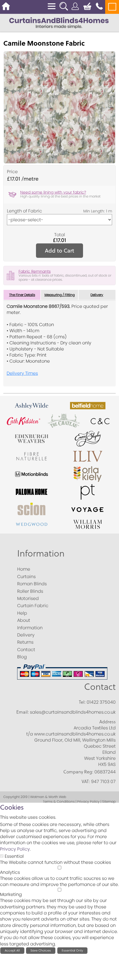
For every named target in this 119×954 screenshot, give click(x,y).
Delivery (96, 294)
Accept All (12, 950)
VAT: (86, 781)
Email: (22, 712)
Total (59, 235)
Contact (100, 686)
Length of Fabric (24, 211)
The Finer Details (22, 294)
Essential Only (72, 950)
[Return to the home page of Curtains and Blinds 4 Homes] (59, 22)
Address (107, 722)
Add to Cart (59, 250)
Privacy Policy (15, 849)
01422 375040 (101, 702)
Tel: (82, 702)
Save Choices (40, 950)
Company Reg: (78, 772)
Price (12, 172)
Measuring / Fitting (60, 294)
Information (40, 553)
